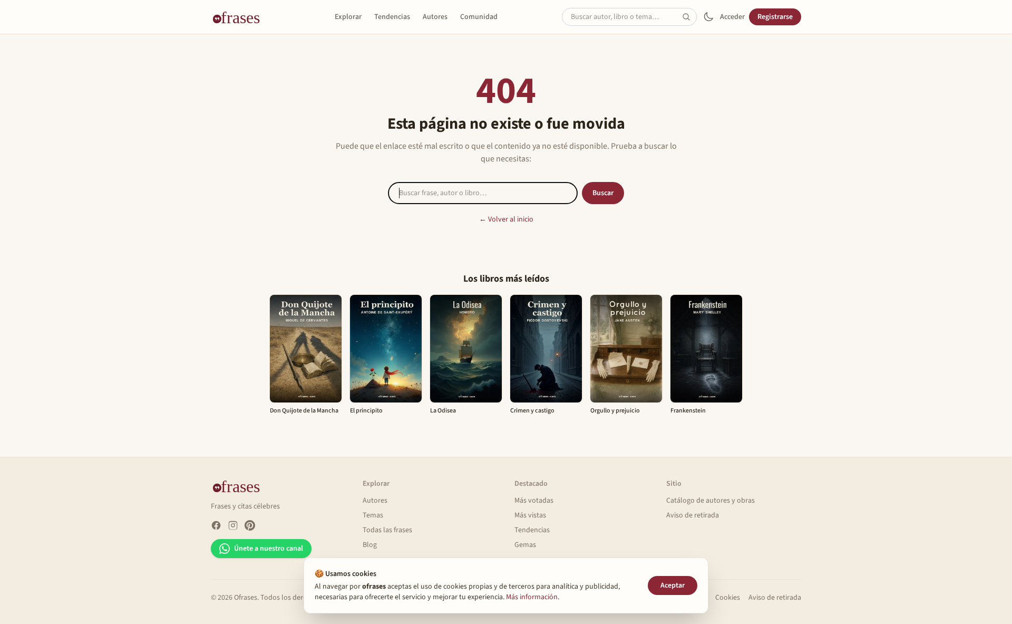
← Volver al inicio (506, 219)
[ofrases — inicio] (240, 16)
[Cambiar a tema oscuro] (708, 16)
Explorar (348, 17)
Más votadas (533, 500)
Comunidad (479, 17)
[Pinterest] (250, 525)
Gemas (525, 545)
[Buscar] (689, 17)
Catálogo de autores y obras (710, 500)
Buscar (603, 193)
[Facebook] (216, 525)
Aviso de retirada (692, 515)
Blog (370, 545)
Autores (435, 17)
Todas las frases (387, 530)
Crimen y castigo (532, 411)
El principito (366, 411)
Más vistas (530, 515)
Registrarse (775, 17)
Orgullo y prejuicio (615, 411)
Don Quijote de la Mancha (304, 411)
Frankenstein (688, 411)
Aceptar (672, 585)
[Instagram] (233, 525)
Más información (532, 597)
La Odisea (443, 411)
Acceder (732, 17)
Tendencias (392, 17)
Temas (373, 515)
